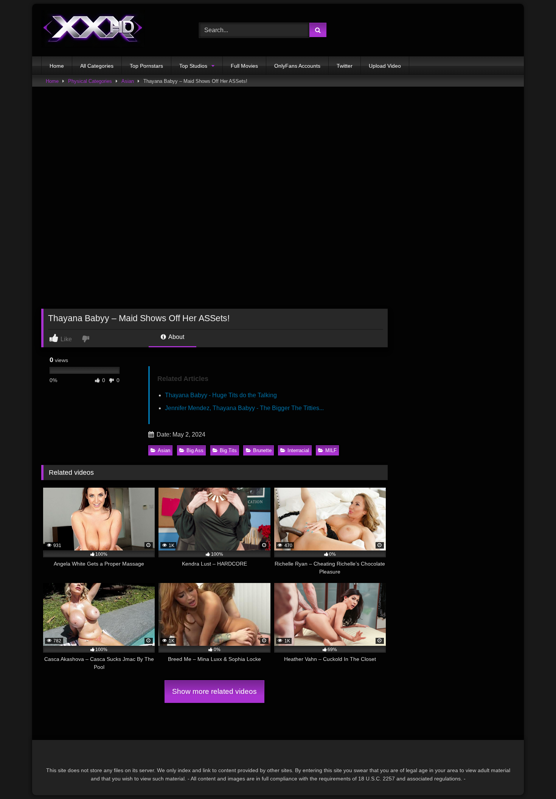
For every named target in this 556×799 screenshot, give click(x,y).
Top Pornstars (146, 66)
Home (57, 66)
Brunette (262, 450)
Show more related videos (214, 691)
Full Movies (244, 66)
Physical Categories (90, 81)
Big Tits (228, 450)
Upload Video (385, 66)
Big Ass (194, 450)
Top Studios (193, 66)
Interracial (298, 450)
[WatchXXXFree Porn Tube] (93, 30)
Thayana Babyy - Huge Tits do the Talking (221, 395)
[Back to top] (532, 776)
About (175, 337)
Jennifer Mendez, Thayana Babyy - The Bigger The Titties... (244, 408)
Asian (127, 81)
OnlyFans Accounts (297, 66)
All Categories (96, 66)
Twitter (345, 66)
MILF (331, 450)
